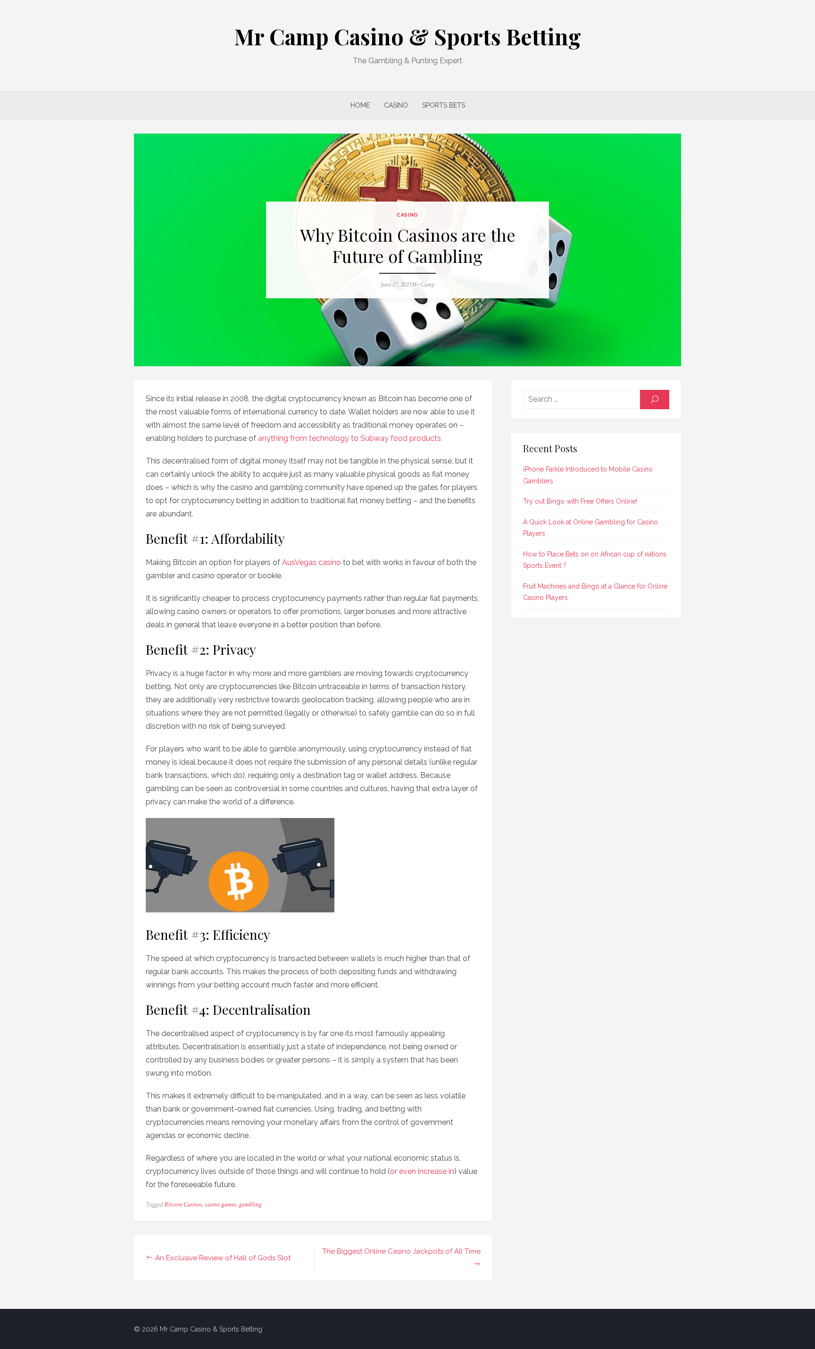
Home (360, 105)
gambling (250, 1204)
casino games (220, 1204)
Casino (396, 105)
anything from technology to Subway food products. (350, 438)
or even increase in (422, 1171)
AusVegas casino (311, 562)
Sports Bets (443, 105)
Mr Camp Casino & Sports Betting (407, 36)
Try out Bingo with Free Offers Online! (580, 501)
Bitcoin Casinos (183, 1204)
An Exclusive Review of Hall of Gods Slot (223, 1258)
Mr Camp (422, 284)
